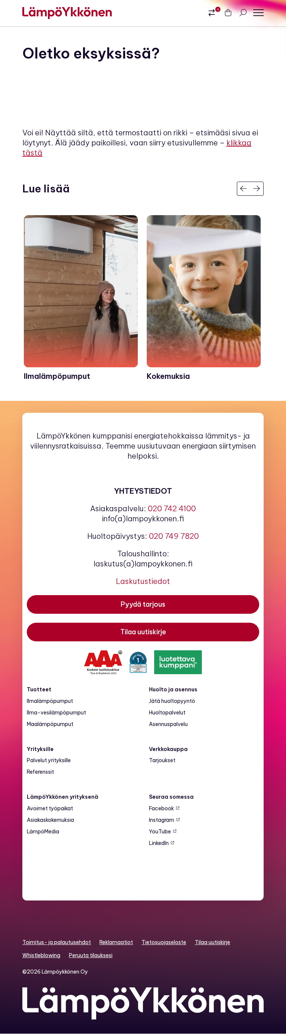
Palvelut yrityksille (49, 760)
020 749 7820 (174, 536)
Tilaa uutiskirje (212, 942)
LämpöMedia (43, 831)
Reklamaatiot (116, 942)
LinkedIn (159, 843)
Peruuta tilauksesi (90, 955)
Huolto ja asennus (173, 689)
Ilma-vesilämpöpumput (56, 712)
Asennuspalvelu (168, 724)
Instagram (161, 820)
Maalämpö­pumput (50, 724)
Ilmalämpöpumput (50, 701)
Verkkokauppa (168, 749)
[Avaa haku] (242, 12)
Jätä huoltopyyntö (172, 701)
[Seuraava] (256, 188)
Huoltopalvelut (167, 712)
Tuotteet (39, 689)
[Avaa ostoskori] (227, 13)
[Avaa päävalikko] (258, 12)
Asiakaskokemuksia (50, 820)
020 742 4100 (172, 508)
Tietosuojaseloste (164, 942)
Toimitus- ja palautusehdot (56, 942)
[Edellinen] (243, 188)
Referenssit (40, 772)
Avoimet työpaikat (50, 808)
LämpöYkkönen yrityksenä (62, 796)
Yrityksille (40, 749)
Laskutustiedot (143, 581)
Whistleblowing (41, 955)
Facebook (161, 808)
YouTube (160, 831)
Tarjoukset (162, 760)
